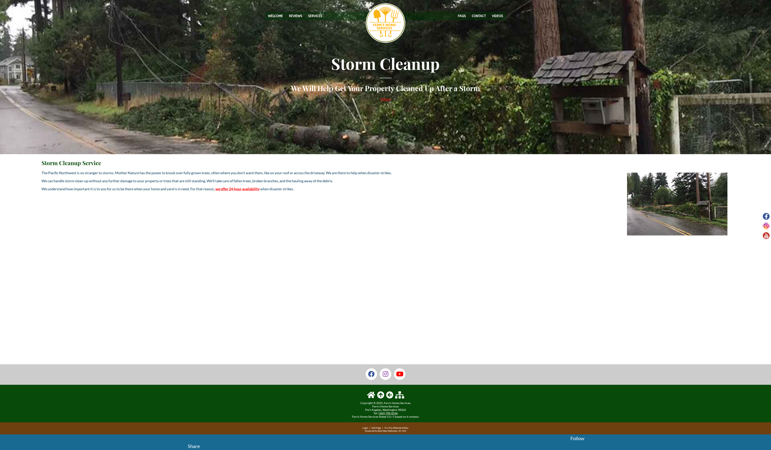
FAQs (462, 16)
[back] (390, 395)
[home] (371, 395)
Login (365, 427)
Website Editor (401, 427)
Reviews (295, 16)
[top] (380, 395)
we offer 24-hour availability (237, 189)
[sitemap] (400, 395)
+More (385, 99)
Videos (497, 16)
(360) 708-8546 (388, 413)
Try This (388, 427)
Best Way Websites (387, 430)
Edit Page (376, 427)
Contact (479, 16)
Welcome (275, 16)
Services (315, 16)
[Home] (385, 42)
